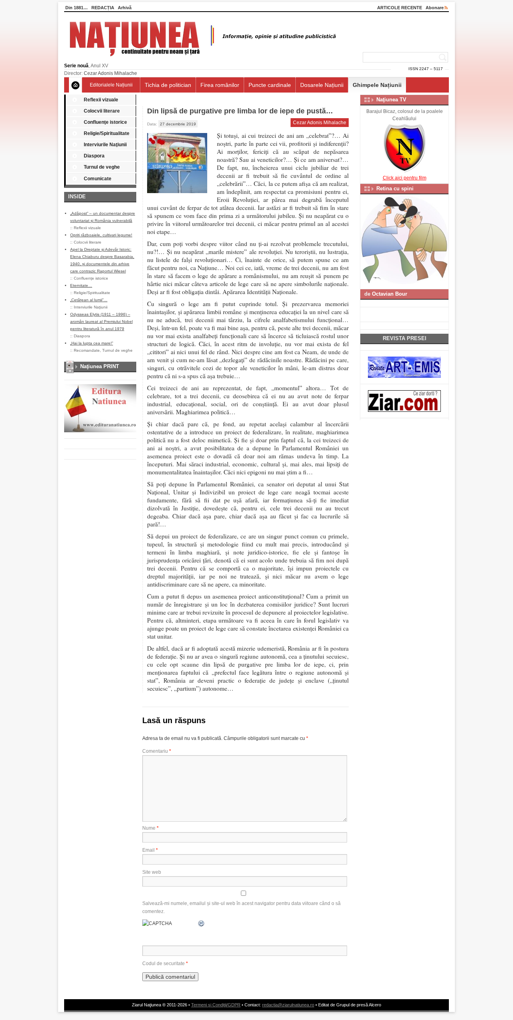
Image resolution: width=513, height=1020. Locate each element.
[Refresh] (201, 923)
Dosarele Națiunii (321, 85)
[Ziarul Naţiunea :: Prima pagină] (201, 58)
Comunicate (97, 178)
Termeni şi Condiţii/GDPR (215, 1004)
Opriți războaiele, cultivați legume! (101, 235)
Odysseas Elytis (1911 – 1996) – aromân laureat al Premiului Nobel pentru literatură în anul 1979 (101, 321)
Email (150, 850)
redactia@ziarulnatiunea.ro (288, 1004)
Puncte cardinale (269, 85)
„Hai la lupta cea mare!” (91, 343)
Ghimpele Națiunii (377, 85)
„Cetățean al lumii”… (88, 300)
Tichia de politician (168, 85)
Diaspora (94, 156)
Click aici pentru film (404, 178)
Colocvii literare (102, 111)
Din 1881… (76, 7)
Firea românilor (219, 85)
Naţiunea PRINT (99, 366)
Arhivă (124, 7)
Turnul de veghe (102, 167)
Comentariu (156, 751)
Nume (150, 828)
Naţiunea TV (391, 100)
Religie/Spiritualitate (106, 133)
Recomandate (87, 350)
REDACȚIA (102, 7)
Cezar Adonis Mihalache (110, 73)
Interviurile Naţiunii (105, 144)
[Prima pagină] (75, 85)
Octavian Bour (389, 294)
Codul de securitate (163, 963)
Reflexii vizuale (101, 100)
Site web (151, 872)
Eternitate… (81, 285)
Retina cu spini (395, 188)
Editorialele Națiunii (111, 85)
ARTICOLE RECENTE (399, 7)
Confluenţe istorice (105, 122)
